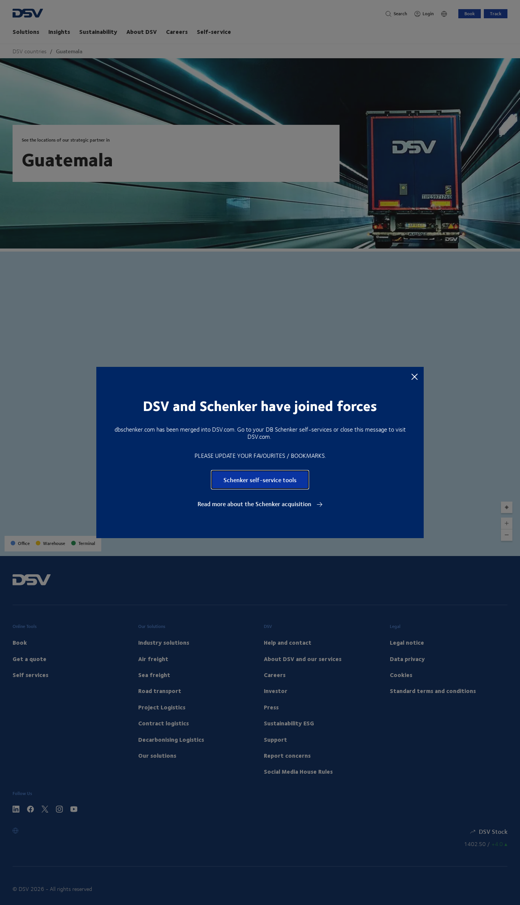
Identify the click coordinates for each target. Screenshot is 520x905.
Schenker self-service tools (260, 479)
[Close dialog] (414, 376)
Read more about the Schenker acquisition (255, 503)
